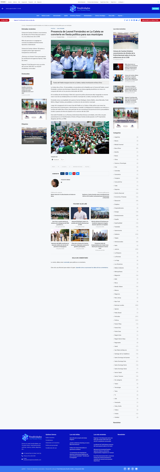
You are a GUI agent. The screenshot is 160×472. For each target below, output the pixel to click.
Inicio (38, 15)
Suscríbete (155, 8)
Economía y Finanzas (75, 15)
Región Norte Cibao (104, 2)
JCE (35, 2)
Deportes (120, 15)
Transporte (30, 2)
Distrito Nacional (81, 2)
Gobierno (15, 2)
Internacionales (57, 15)
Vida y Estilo (111, 15)
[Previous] (11, 20)
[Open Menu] (2, 8)
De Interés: (3, 1)
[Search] (158, 2)
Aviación (10, 2)
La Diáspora (120, 2)
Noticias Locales (46, 15)
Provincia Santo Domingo (93, 2)
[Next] (12, 20)
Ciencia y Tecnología (100, 15)
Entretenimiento (88, 15)
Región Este (113, 2)
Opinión (66, 15)
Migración (39, 2)
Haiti (19, 2)
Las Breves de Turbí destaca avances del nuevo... (25, 20)
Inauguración (24, 2)
